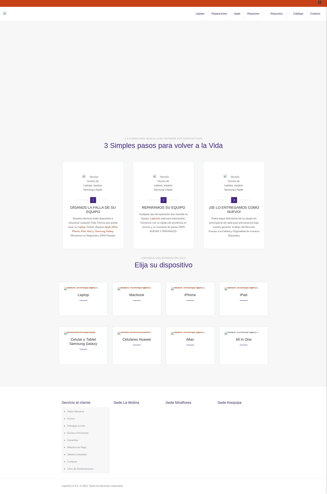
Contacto (72, 461)
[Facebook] (230, 485)
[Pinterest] (244, 485)
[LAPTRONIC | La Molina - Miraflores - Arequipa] (4, 13)
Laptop (81, 227)
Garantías (72, 440)
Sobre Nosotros (75, 411)
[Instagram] (248, 485)
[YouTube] (239, 485)
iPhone (76, 231)
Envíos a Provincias (77, 433)
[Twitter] (234, 485)
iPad (83, 231)
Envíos (71, 418)
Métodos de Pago (76, 447)
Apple (108, 227)
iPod (114, 227)
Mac (89, 231)
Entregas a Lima (76, 425)
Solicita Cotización (77, 454)
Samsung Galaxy (104, 231)
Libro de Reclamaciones (80, 468)
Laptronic (155, 218)
